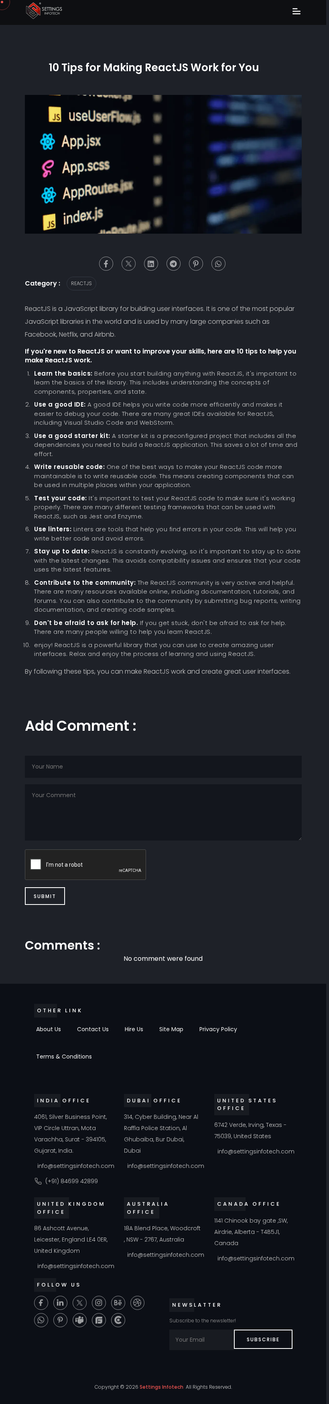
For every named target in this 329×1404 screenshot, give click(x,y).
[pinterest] (196, 264)
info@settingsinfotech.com (75, 1166)
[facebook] (106, 264)
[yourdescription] (118, 1320)
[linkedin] (151, 264)
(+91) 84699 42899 (71, 1181)
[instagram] (99, 1303)
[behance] (118, 1303)
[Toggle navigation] (296, 12)
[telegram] (174, 264)
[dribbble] (137, 1303)
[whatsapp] (218, 264)
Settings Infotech (161, 1386)
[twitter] (129, 264)
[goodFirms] (99, 1320)
